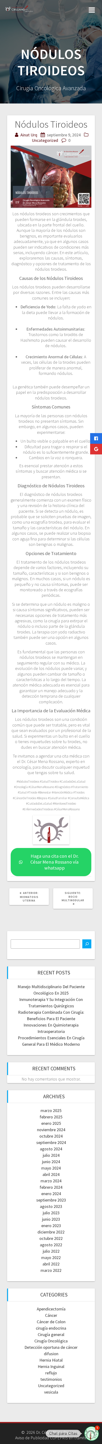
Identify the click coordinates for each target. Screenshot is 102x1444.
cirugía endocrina (51, 1328)
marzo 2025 (51, 1110)
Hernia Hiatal (51, 1360)
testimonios (51, 1379)
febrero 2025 (51, 1117)
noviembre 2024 (51, 1129)
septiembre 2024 (51, 1142)
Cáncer (51, 1315)
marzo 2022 (51, 1270)
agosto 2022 (51, 1244)
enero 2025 (51, 1123)
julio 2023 (51, 1212)
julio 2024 (51, 1155)
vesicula (51, 1392)
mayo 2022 (51, 1257)
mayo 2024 (51, 1168)
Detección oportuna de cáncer (51, 1347)
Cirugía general (51, 1334)
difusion (51, 1353)
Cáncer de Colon (51, 1321)
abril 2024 (51, 1174)
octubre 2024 (51, 1136)
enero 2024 (51, 1193)
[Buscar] (86, 943)
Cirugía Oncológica (51, 1341)
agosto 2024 (51, 1149)
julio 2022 (51, 1251)
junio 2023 (51, 1219)
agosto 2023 (51, 1206)
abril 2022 (51, 1264)
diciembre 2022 (51, 1232)
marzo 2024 (51, 1181)
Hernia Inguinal (51, 1366)
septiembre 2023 (51, 1200)
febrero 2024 (51, 1187)
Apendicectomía (51, 1309)
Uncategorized (45, 140)
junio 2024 (51, 1161)
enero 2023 (51, 1225)
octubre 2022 (51, 1238)
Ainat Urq (28, 135)
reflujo (51, 1373)
